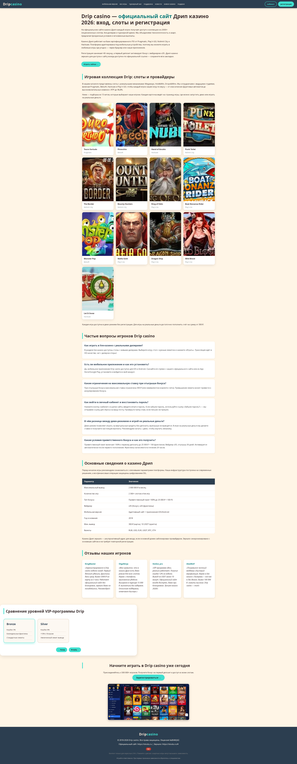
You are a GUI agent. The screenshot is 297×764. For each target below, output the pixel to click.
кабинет (270, 4)
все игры (123, 4)
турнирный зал (135, 4)
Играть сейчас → (91, 64)
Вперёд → (75, 650)
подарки (181, 4)
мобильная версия (110, 4)
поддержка (148, 4)
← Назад (61, 650)
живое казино (169, 4)
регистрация (286, 4)
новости (158, 4)
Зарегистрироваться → (148, 677)
